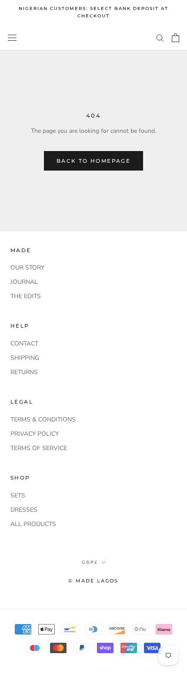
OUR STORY (27, 267)
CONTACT (24, 343)
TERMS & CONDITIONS (43, 419)
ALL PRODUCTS (33, 524)
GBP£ (90, 562)
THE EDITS (25, 296)
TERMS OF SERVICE (38, 448)
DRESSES (23, 510)
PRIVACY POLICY (34, 434)
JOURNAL (24, 282)
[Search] (160, 37)
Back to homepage (93, 161)
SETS (17, 495)
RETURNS (24, 372)
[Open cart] (175, 37)
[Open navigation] (12, 37)
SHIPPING (24, 358)
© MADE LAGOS (93, 581)
